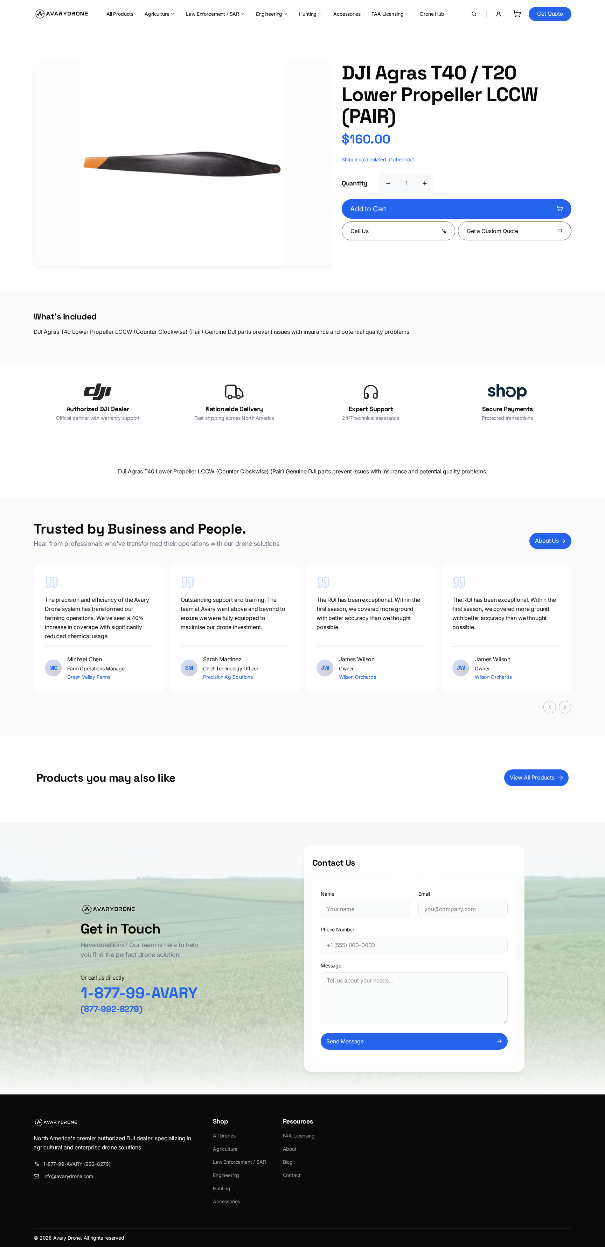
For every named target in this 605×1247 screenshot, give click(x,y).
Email (424, 894)
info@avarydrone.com (68, 1176)
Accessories (346, 14)
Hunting (308, 14)
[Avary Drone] (61, 14)
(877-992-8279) (111, 1008)
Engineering (269, 14)
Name (327, 894)
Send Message (345, 1041)
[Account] (498, 14)
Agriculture (157, 14)
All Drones (224, 1136)
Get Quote (550, 13)
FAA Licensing (387, 14)
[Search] (474, 14)
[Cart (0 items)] (516, 14)
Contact (292, 1175)
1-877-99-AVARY (139, 993)
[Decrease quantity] (388, 183)
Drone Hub (432, 14)
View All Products (532, 777)
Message (331, 965)
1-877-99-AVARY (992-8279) (77, 1164)
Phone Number (337, 929)
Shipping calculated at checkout (378, 159)
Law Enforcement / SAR (212, 14)
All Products (119, 14)
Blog (288, 1162)
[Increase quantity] (425, 183)
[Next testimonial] (565, 707)
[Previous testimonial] (549, 707)
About (290, 1149)
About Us (547, 540)
